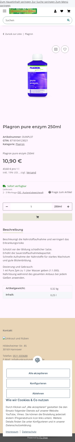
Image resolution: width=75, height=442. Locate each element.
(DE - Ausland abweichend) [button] (30, 192)
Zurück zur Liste (13, 33)
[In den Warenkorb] (37, 217)
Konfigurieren (38, 383)
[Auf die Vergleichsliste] (56, 49)
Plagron (20, 144)
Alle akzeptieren (38, 373)
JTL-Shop (43, 437)
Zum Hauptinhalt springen (16, 1)
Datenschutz (29, 431)
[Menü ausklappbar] (4, 9)
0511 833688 (20, 355)
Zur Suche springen (43, 1)
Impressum (12, 431)
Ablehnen (38, 393)
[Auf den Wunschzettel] (65, 49)
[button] (55, 11)
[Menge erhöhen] (68, 206)
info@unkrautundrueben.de (28, 359)
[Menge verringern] (7, 206)
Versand (31, 172)
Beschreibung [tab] (13, 229)
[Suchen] (68, 20)
